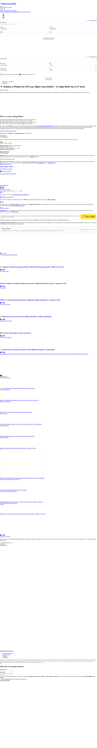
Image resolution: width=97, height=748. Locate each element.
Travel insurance (5, 208)
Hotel (6, 171)
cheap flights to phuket (28, 354)
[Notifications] (1, 7)
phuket (74, 354)
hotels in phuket (69, 354)
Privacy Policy (22, 661)
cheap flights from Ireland (17, 354)
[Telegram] (3, 188)
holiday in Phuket (53, 354)
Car (2, 192)
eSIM (2, 202)
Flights (6, 164)
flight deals (46, 354)
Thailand (78, 354)
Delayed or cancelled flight (7, 197)
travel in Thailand (84, 354)
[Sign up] (21, 191)
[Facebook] (0, 188)
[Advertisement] (42, 104)
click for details (3, 185)
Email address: (3, 669)
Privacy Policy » (6, 654)
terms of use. (24, 679)
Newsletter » (6, 657)
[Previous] (1, 9)
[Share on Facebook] (1, 535)
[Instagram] (2, 188)
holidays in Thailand (61, 354)
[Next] (4, 9)
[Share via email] (4, 535)
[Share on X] (2, 535)
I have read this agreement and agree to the (14, 679)
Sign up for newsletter (5, 680)
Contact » (5, 656)
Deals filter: (2, 672)
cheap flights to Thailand (38, 354)
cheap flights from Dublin (6, 354)
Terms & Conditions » (8, 653)
